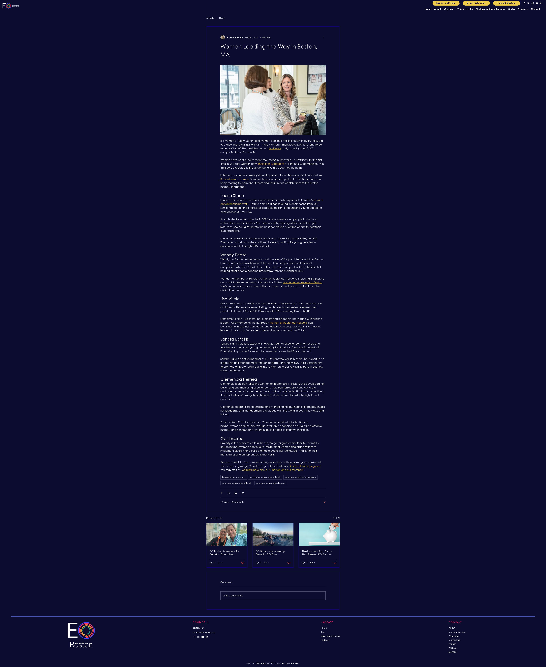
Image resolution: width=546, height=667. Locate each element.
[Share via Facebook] (221, 493)
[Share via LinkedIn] (235, 493)
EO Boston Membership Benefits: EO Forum (270, 553)
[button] (437, 9)
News (221, 18)
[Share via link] (242, 493)
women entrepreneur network (236, 483)
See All (336, 517)
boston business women (233, 477)
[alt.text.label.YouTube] (536, 3)
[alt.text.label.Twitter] (528, 3)
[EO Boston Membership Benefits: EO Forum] (273, 534)
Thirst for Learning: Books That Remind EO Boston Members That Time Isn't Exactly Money (317, 553)
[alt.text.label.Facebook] (524, 3)
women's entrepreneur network (265, 477)
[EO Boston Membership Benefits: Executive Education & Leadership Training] (226, 534)
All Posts (210, 18)
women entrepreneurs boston (270, 483)
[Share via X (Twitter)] (228, 493)
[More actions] (324, 37)
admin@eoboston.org (204, 632)
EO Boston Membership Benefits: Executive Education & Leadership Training (224, 553)
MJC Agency (262, 663)
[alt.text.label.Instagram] (532, 3)
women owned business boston (300, 477)
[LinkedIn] (541, 3)
